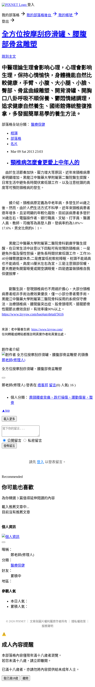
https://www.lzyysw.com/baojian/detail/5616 (33, 314)
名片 (14, 144)
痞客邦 (43, 385)
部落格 (16, 138)
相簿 (14, 133)
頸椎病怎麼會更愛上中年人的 (45, 162)
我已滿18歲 (11, 678)
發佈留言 (9, 446)
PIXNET (21, 621)
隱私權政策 (78, 621)
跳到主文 (9, 56)
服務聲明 (47, 626)
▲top (6, 410)
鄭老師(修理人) (13, 360)
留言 (52, 385)
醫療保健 (38, 124)
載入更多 (9, 419)
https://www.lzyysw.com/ (47, 329)
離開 (25, 678)
